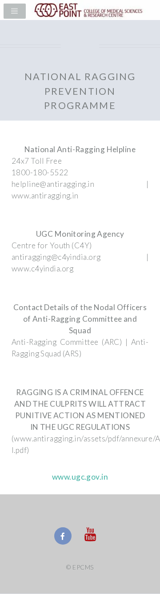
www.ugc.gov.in (80, 476)
